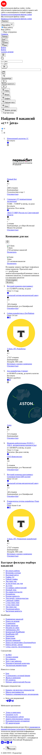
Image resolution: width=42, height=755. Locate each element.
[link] (5, 42)
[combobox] (12, 61)
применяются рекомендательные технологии (20, 728)
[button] (3, 48)
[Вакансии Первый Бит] (23, 162)
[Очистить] (4, 67)
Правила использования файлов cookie (16, 19)
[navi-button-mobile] (3, 55)
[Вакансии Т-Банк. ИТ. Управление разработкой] (23, 523)
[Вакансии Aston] (23, 404)
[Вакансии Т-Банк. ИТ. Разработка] (23, 333)
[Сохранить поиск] (3, 73)
